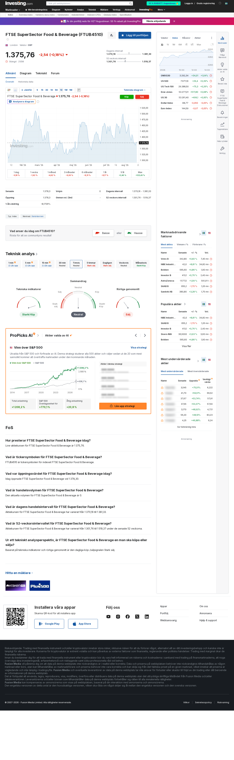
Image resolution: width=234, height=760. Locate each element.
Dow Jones (166, 92)
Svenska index (26, 15)
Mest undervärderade (172, 371)
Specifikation (126, 15)
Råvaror (186, 38)
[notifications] (220, 3)
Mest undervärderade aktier (175, 361)
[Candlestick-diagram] (9, 90)
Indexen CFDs (94, 15)
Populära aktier (171, 304)
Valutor (164, 38)
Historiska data (25, 81)
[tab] (13, 264)
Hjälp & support (208, 620)
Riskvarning (223, 702)
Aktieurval (130, 10)
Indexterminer (78, 15)
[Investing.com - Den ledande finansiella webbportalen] (19, 3)
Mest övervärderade (198, 371)
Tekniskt (41, 73)
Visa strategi (139, 347)
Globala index (110, 15)
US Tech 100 (167, 86)
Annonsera (206, 613)
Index (10, 15)
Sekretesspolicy (203, 702)
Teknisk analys (20, 253)
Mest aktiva (167, 244)
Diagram (25, 73)
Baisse (106, 233)
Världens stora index (45, 15)
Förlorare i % (199, 244)
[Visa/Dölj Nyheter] (79, 90)
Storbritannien (38, 216)
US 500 (164, 81)
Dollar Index (167, 103)
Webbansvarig (168, 620)
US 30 (164, 97)
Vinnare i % (182, 244)
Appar (163, 606)
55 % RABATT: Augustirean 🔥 (163, 3)
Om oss (204, 606)
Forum (55, 73)
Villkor (186, 702)
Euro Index (166, 108)
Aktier (198, 38)
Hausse (138, 233)
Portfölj (164, 613)
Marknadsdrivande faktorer (173, 234)
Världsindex (63, 15)
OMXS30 (165, 75)
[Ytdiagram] (15, 90)
